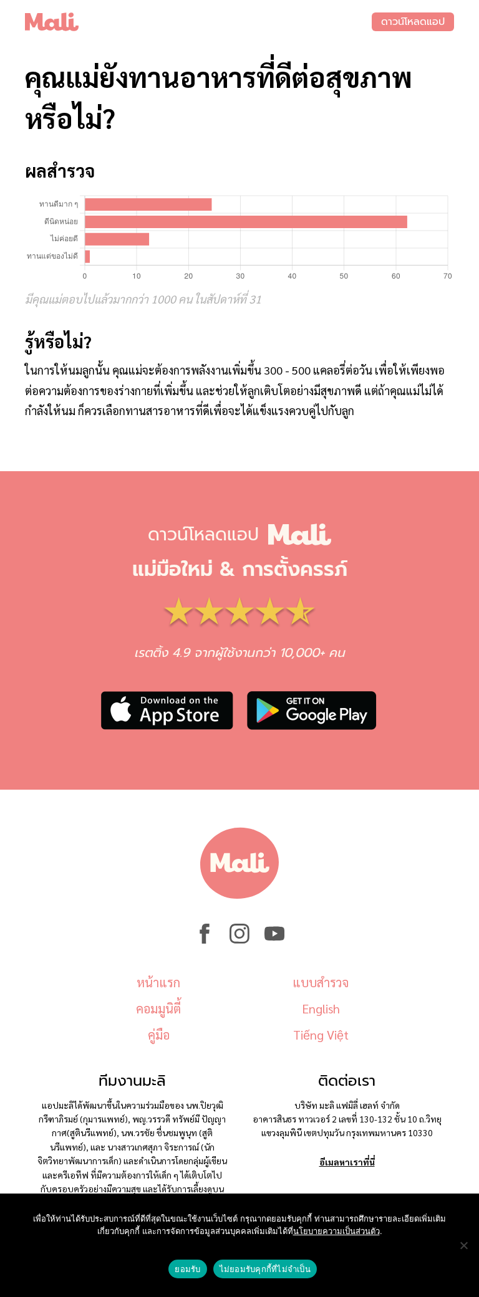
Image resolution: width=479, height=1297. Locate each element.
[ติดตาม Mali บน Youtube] (274, 939)
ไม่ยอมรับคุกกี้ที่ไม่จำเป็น (265, 1269)
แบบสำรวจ (321, 982)
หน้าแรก (158, 982)
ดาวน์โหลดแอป (413, 21)
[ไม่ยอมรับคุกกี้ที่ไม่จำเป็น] (463, 1245)
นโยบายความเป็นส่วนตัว (336, 1231)
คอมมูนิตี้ (158, 1008)
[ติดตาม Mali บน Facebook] (205, 939)
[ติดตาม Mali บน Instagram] (239, 939)
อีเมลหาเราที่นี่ (347, 1161)
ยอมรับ (187, 1269)
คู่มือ (159, 1035)
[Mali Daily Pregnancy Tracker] (198, 21)
